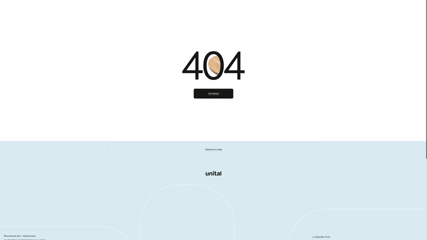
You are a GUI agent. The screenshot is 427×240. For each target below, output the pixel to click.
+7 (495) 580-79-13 (321, 237)
